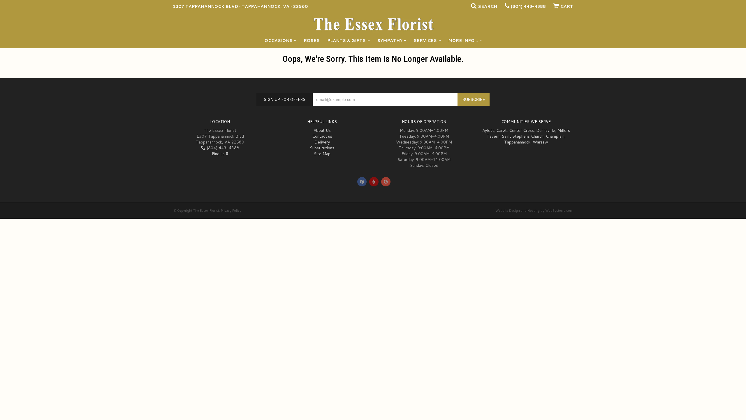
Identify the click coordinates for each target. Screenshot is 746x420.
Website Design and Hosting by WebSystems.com (534, 210)
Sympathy (389, 40)
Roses (312, 40)
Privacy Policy (231, 210)
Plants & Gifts (346, 40)
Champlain (555, 136)
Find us (219, 154)
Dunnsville (545, 130)
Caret (501, 130)
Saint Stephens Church (522, 136)
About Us (322, 130)
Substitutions (322, 148)
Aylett (488, 130)
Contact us (322, 136)
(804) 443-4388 (528, 6)
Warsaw (540, 142)
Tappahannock (517, 142)
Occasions (279, 40)
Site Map (322, 154)
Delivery (322, 142)
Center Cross (521, 130)
